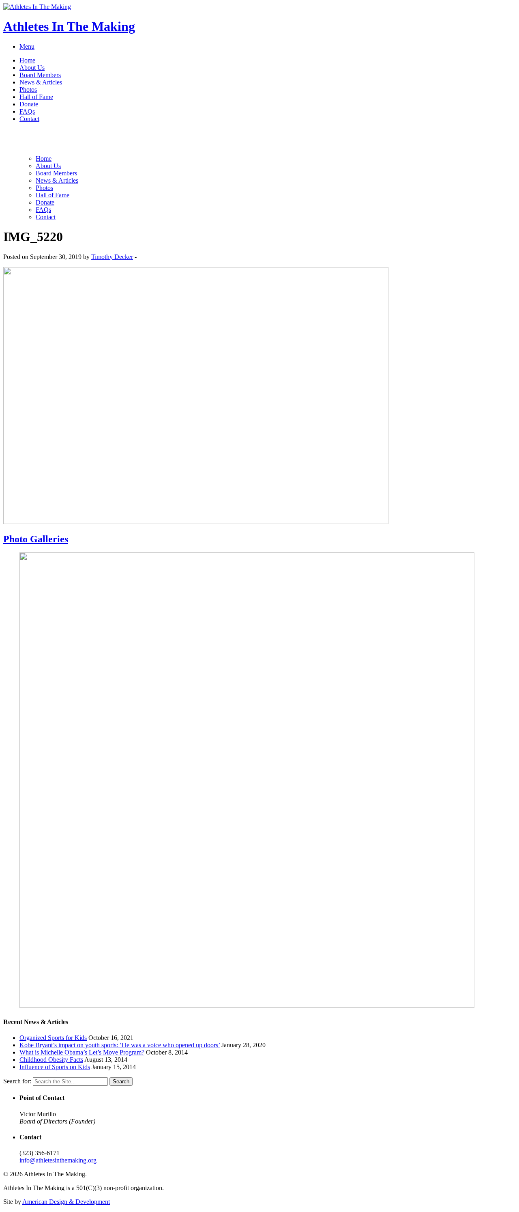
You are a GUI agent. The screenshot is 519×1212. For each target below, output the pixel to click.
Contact (29, 118)
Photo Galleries (35, 539)
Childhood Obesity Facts (51, 1059)
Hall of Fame (36, 96)
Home (27, 60)
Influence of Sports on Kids (54, 1066)
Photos (28, 89)
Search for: (17, 1081)
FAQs (27, 111)
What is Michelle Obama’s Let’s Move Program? (81, 1052)
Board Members (40, 74)
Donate (28, 104)
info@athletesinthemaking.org (58, 1160)
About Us (32, 67)
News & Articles (40, 82)
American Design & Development (66, 1201)
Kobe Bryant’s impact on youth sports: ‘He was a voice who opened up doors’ (119, 1045)
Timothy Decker (112, 256)
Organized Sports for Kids (53, 1037)
